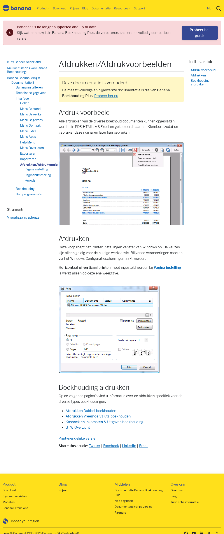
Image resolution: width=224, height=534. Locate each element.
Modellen (9, 502)
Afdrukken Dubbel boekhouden (91, 410)
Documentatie (101, 8)
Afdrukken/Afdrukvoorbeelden (43, 165)
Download (59, 8)
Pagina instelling (36, 169)
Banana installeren (29, 87)
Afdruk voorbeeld (203, 70)
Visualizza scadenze (23, 217)
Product (42, 8)
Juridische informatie (185, 502)
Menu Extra (28, 131)
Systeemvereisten (15, 496)
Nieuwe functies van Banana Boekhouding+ (27, 70)
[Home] (17, 8)
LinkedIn (129, 446)
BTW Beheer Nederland (24, 62)
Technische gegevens (31, 93)
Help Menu (27, 142)
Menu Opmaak (30, 125)
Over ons (177, 490)
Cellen (24, 103)
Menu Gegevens (31, 120)
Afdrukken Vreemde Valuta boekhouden (98, 416)
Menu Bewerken (31, 114)
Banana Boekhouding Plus (73, 32)
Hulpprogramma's (29, 194)
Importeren (28, 159)
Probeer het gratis (200, 33)
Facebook (111, 446)
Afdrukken (198, 75)
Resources (121, 8)
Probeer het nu (106, 96)
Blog (85, 8)
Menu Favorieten (32, 148)
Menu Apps (28, 137)
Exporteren (28, 154)
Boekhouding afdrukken (200, 83)
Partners (120, 513)
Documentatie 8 (22, 83)
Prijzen (74, 8)
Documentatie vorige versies (133, 507)
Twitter (94, 446)
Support (139, 8)
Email (143, 446)
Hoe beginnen (124, 501)
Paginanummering (37, 175)
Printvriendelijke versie (77, 438)
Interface (22, 99)
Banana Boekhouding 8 (23, 78)
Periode (29, 180)
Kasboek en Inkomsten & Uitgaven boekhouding (104, 422)
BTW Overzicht (78, 427)
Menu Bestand (30, 109)
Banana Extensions (15, 508)
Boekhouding (25, 189)
